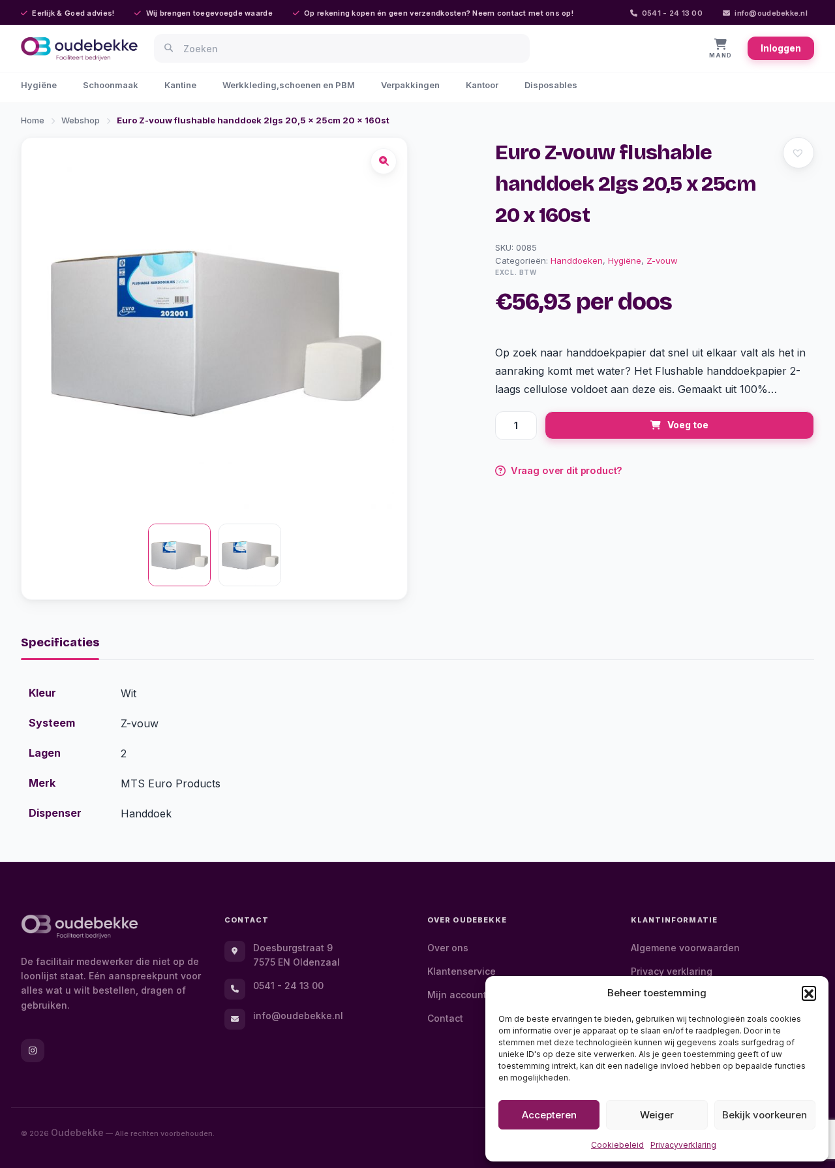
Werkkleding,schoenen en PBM (288, 85)
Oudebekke (77, 1132)
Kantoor (482, 85)
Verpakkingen (410, 85)
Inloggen (781, 48)
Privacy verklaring (671, 971)
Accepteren (549, 1115)
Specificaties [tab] (60, 642)
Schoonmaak (110, 85)
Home (32, 120)
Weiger (657, 1115)
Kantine (180, 85)
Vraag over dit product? (567, 470)
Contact (445, 1018)
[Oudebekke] (79, 927)
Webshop (80, 120)
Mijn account (457, 994)
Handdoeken (577, 260)
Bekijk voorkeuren (764, 1115)
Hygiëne (39, 85)
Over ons (447, 947)
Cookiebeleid (617, 1145)
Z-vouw (662, 260)
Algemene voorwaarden (685, 947)
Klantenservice (461, 971)
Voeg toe (687, 424)
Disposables (550, 85)
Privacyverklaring (683, 1145)
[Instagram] (32, 1050)
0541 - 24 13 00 (672, 13)
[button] (808, 993)
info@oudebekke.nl (771, 13)
